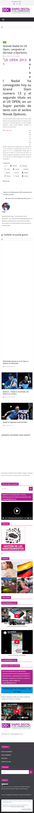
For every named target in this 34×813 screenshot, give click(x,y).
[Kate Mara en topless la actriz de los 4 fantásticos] (9, 569)
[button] (17, 511)
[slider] (15, 518)
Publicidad (4, 758)
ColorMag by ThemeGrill (12, 794)
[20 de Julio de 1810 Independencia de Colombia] (25, 569)
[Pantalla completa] (30, 518)
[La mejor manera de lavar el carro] (25, 585)
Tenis (4, 42)
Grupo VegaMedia (6, 755)
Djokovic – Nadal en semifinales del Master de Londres (16, 393)
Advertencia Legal (6, 761)
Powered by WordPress (25, 794)
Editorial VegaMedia (6, 751)
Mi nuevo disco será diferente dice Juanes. (18, 198)
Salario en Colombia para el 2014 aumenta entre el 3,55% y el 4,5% (17, 193)
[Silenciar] (28, 518)
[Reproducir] (3, 518)
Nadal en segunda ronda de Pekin (15, 422)
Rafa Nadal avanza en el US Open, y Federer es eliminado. (16, 362)
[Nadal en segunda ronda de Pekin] (17, 404)
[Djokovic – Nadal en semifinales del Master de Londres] (17, 373)
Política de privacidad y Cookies (17, 806)
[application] (17, 511)
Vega (19, 56)
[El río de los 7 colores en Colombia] (9, 585)
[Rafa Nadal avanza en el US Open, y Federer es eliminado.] (17, 240)
